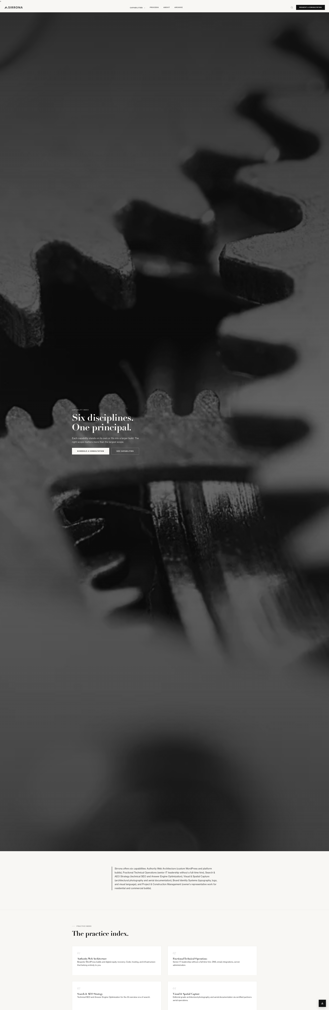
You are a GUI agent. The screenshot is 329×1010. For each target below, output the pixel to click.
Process (154, 7)
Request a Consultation (310, 7)
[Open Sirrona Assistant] (322, 1003)
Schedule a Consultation (90, 451)
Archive (179, 7)
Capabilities (137, 8)
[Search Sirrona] (292, 7)
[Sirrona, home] (13, 7)
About (166, 7)
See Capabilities (125, 451)
